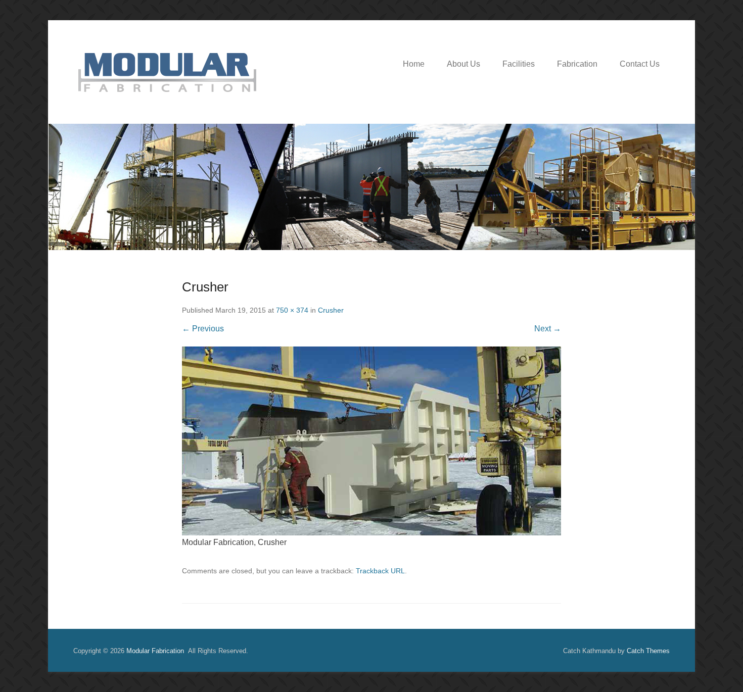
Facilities (518, 64)
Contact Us (640, 64)
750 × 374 (292, 310)
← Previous (203, 328)
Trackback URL (380, 571)
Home (414, 64)
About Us (463, 64)
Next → (547, 328)
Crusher (331, 310)
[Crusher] (371, 441)
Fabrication (577, 64)
